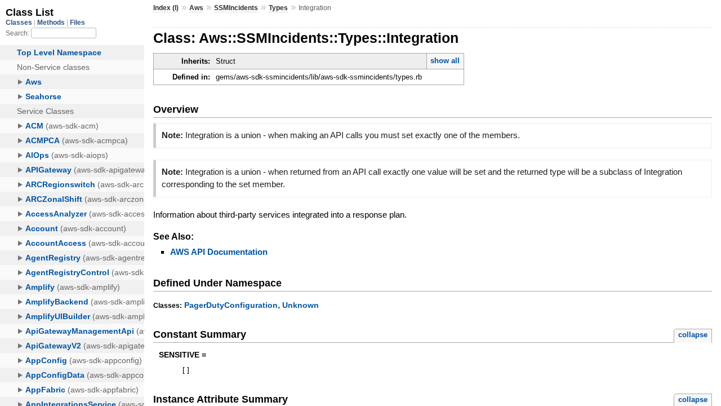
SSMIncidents (236, 8)
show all (445, 60)
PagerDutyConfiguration (231, 305)
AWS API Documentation (219, 252)
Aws (196, 8)
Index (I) (166, 8)
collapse (692, 334)
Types (278, 8)
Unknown (300, 305)
